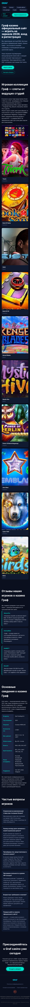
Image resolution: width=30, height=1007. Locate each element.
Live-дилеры (6, 10)
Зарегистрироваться (20, 15)
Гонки (4, 7)
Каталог (11, 7)
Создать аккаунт (15, 969)
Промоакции (23, 10)
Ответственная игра (22, 987)
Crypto (14, 10)
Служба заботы (21, 7)
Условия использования (9, 987)
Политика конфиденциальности (15, 984)
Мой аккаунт (5, 15)
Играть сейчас (8, 67)
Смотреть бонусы (8, 72)
